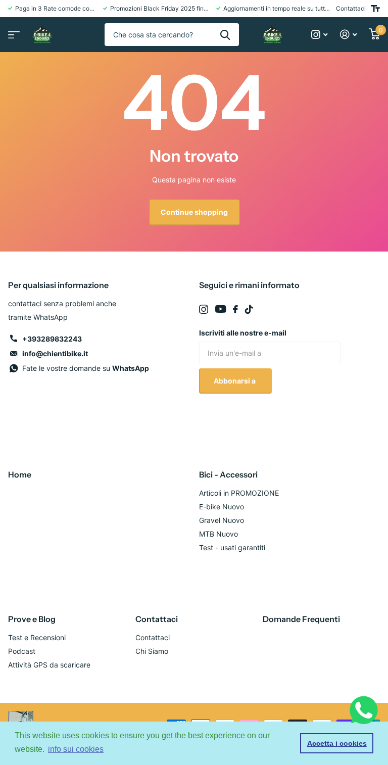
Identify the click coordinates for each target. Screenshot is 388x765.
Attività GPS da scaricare (49, 664)
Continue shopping (194, 212)
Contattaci (351, 8)
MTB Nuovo (218, 534)
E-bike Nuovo (221, 506)
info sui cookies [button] (76, 749)
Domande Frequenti (301, 619)
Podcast (21, 651)
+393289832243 (52, 338)
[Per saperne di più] (319, 34)
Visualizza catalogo (12, 31)
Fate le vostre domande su (85, 368)
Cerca (225, 34)
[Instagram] (203, 309)
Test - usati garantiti (232, 547)
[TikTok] (249, 309)
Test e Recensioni (37, 637)
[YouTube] (220, 309)
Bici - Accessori (228, 474)
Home (19, 474)
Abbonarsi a (235, 380)
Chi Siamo (151, 651)
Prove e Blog (32, 619)
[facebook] (235, 309)
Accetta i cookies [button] (337, 743)
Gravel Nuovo (221, 520)
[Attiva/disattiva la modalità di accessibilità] (375, 8)
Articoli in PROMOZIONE (239, 493)
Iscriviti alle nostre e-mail (242, 332)
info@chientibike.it (55, 353)
